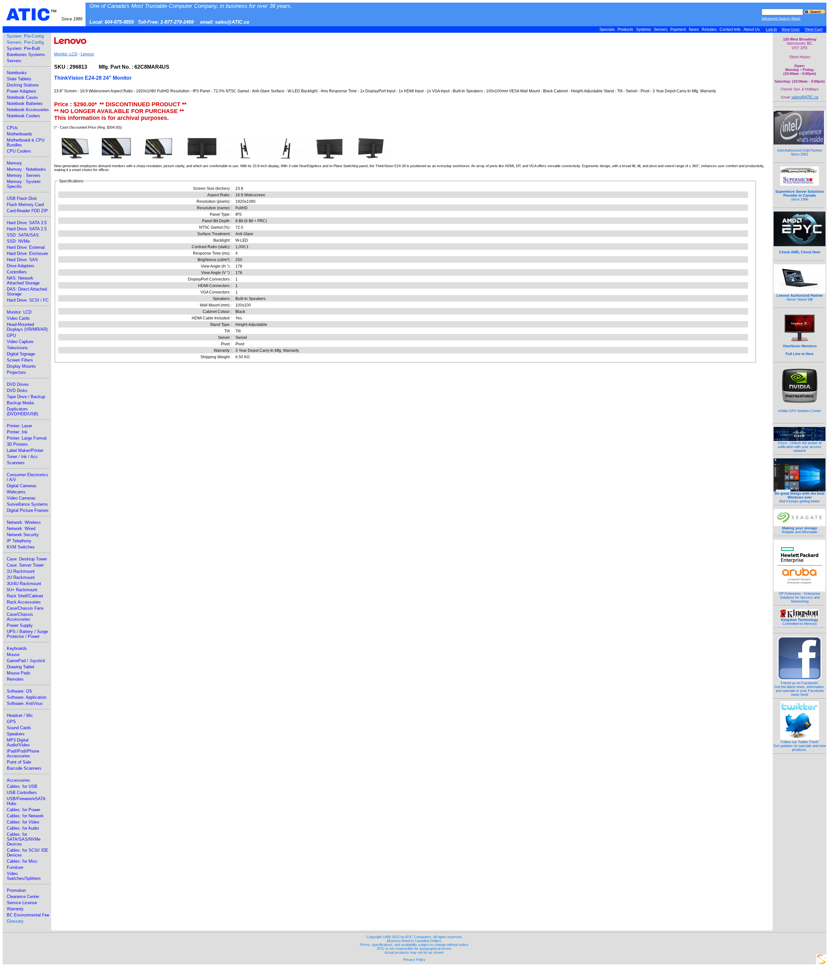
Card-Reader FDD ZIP (27, 210)
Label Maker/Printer (25, 450)
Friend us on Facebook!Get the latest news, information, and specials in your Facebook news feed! (799, 688)
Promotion (16, 890)
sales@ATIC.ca (804, 97)
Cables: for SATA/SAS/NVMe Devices (23, 839)
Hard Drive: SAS (22, 259)
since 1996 (799, 195)
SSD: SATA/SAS (23, 235)
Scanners (16, 462)
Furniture (15, 867)
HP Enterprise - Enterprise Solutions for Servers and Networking (799, 597)
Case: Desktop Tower (27, 559)
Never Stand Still (800, 297)
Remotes (15, 679)
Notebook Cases (22, 97)
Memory (14, 163)
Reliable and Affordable (799, 530)
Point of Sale (19, 762)
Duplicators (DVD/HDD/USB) (22, 411)
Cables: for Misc (22, 861)
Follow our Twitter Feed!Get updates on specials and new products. (799, 746)
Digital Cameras (22, 485)
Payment (678, 29)
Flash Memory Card (25, 204)
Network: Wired (21, 528)
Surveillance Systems (27, 504)
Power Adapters (21, 91)
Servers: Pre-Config (25, 42)
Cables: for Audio (23, 828)
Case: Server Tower (25, 565)
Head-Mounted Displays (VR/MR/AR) (27, 327)
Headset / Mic (20, 715)
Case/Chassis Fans (25, 608)
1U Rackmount (21, 571)
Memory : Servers (23, 175)
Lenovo (87, 54)
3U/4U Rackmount (24, 583)
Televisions (17, 347)
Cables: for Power (23, 809)
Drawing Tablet (20, 666)
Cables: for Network (25, 815)
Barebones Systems (26, 54)
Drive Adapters (20, 265)
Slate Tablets (19, 78)
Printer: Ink (17, 432)
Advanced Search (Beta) (781, 18)
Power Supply (20, 625)
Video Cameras (21, 498)
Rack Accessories (24, 602)
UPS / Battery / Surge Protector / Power (27, 634)
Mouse (13, 654)
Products (625, 29)
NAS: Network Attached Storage (23, 280)
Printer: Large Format (27, 438)
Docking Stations (23, 85)
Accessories (18, 780)
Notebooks (17, 72)
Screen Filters (20, 360)
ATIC (44, 14)
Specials (607, 29)
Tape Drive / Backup (26, 396)
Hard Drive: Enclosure (27, 253)
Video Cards (18, 318)
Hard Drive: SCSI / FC (28, 300)
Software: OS (19, 691)
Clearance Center (23, 896)
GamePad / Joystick (26, 660)
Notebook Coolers (23, 115)
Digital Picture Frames (28, 510)
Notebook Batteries (25, 103)
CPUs (12, 127)
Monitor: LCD (19, 312)
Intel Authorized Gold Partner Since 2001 (799, 152)
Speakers (16, 733)
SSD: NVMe (18, 241)
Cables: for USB (22, 786)
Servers (660, 29)
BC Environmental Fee (28, 915)
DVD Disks (17, 390)
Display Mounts (21, 366)
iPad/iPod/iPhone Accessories (23, 753)
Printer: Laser (19, 425)
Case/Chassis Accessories (20, 617)
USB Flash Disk (22, 198)
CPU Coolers (19, 151)
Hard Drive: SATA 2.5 (27, 228)
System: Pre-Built (23, 48)
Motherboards (19, 134)
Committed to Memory (799, 622)
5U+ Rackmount (22, 589)
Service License (22, 902)
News (694, 29)
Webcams (16, 491)
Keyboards (17, 648)
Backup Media (20, 402)
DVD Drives (18, 384)
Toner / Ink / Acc (22, 456)
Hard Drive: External (26, 247)
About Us (752, 29)
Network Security (23, 534)
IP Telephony (19, 540)
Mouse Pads (18, 673)
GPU (11, 335)
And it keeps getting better (799, 497)
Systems (643, 29)
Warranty (15, 908)
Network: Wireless (24, 522)
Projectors (16, 372)
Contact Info (730, 29)
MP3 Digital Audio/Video (18, 742)
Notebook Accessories (28, 109)
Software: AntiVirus (25, 703)
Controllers (17, 272)
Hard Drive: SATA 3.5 (27, 222)
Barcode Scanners (24, 768)
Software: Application (26, 697)
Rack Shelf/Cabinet (25, 595)
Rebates (709, 29)
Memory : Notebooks (26, 169)
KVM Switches (21, 547)
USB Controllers (22, 792)
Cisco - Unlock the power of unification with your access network (800, 447)
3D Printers (17, 444)
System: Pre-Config (25, 36)
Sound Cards (19, 727)
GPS (11, 721)
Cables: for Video (23, 822)
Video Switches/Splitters (24, 876)
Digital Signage (21, 353)
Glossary (15, 921)
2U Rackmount (21, 577)
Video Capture (20, 341)
